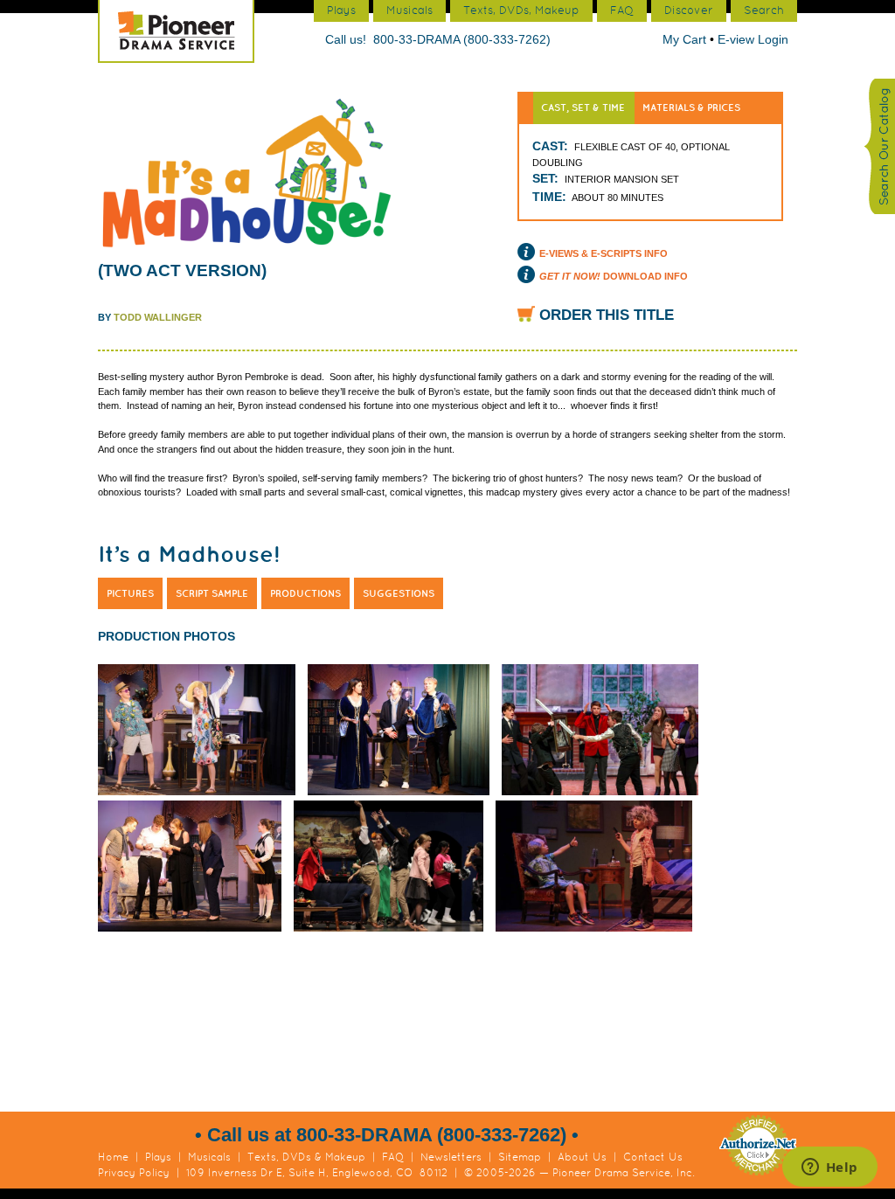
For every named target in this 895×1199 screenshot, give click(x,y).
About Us (582, 1157)
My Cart (686, 39)
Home (113, 1157)
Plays (158, 1157)
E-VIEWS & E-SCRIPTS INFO (603, 253)
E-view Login (753, 39)
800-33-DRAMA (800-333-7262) (462, 39)
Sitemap (519, 1157)
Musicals (209, 1157)
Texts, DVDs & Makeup (306, 1157)
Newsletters (451, 1157)
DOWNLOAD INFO (613, 276)
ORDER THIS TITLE (606, 315)
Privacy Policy (134, 1173)
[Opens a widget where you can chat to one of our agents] (829, 1168)
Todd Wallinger (158, 317)
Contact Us (653, 1157)
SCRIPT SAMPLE (212, 593)
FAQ (393, 1157)
